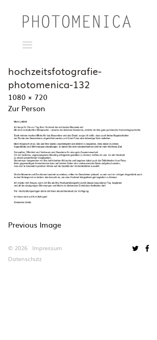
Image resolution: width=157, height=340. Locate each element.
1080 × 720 (28, 96)
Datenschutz (25, 259)
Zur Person (26, 108)
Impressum (47, 248)
